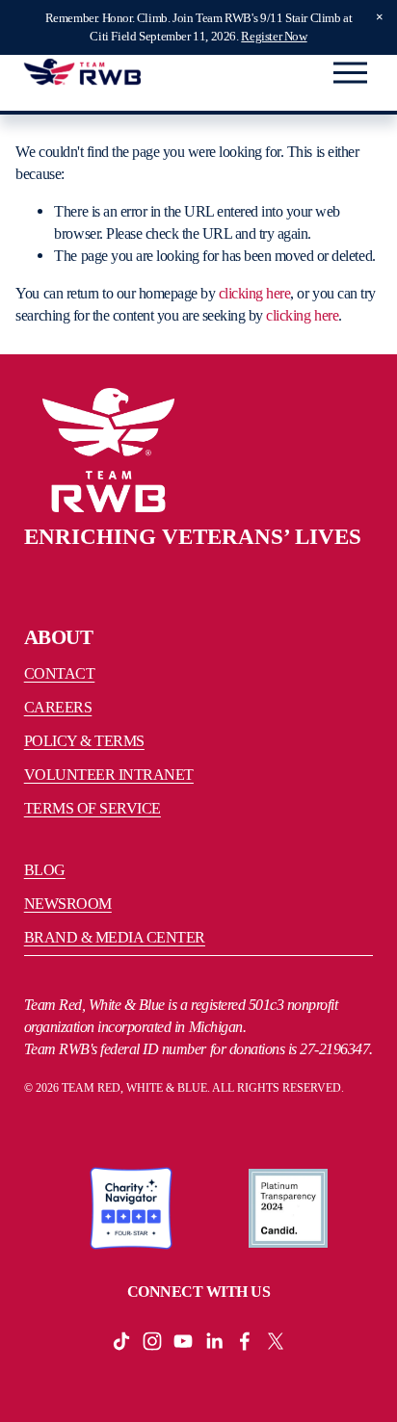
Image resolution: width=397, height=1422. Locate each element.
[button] (379, 17)
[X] (275, 1341)
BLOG (45, 870)
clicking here (255, 293)
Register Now (273, 36)
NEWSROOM (68, 903)
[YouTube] (183, 1341)
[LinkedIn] (214, 1341)
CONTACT (59, 673)
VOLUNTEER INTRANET (109, 774)
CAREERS (58, 707)
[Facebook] (244, 1341)
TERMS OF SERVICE (92, 808)
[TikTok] (121, 1341)
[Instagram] (152, 1341)
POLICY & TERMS (84, 741)
